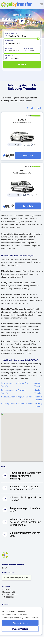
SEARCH (22, 64)
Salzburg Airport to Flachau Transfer (17, 403)
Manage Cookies (20, 629)
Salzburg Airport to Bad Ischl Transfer (13, 391)
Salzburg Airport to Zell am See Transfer (14, 384)
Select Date (28, 155)
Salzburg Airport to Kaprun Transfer (16, 397)
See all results (33, 108)
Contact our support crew (16, 577)
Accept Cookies (20, 623)
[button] (22, 34)
